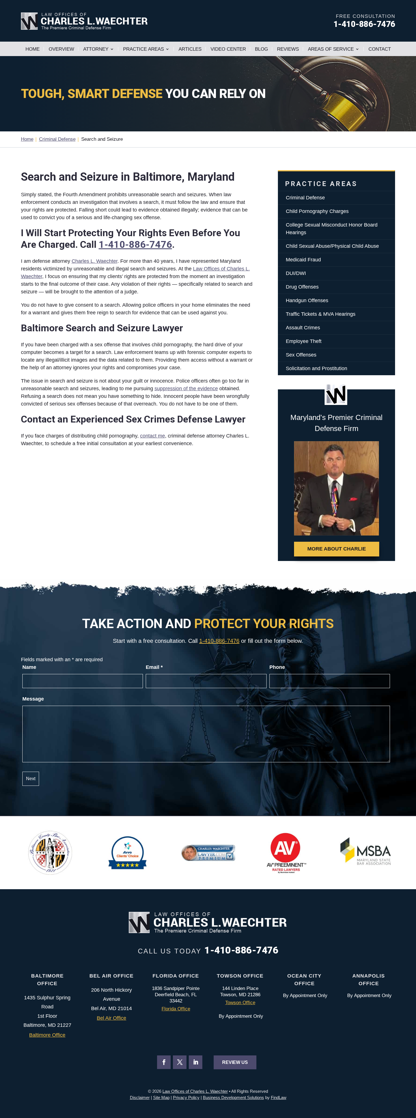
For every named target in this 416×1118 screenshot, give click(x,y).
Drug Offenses (302, 287)
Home (32, 49)
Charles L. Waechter (94, 261)
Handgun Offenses (307, 300)
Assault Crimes (303, 327)
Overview (61, 49)
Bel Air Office (111, 1018)
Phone (277, 667)
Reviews (288, 49)
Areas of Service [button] (331, 49)
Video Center (228, 49)
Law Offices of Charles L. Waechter (195, 1091)
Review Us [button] (235, 1062)
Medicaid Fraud (303, 260)
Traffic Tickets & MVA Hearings (320, 314)
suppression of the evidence (186, 388)
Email (154, 667)
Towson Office (240, 1002)
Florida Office (176, 1009)
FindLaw (278, 1097)
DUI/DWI (296, 273)
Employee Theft (303, 341)
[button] (410, 1077)
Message (33, 699)
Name (29, 667)
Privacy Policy (186, 1097)
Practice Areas (143, 49)
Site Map (161, 1097)
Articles (190, 49)
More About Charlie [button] (336, 549)
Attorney (95, 49)
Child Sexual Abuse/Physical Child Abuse (332, 246)
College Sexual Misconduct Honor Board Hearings (332, 228)
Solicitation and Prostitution (316, 368)
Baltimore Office (47, 1035)
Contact (379, 49)
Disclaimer (140, 1097)
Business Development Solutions (233, 1097)
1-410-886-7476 (364, 24)
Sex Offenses (301, 355)
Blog (261, 49)
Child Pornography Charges (317, 211)
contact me (152, 436)
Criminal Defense (305, 197)
